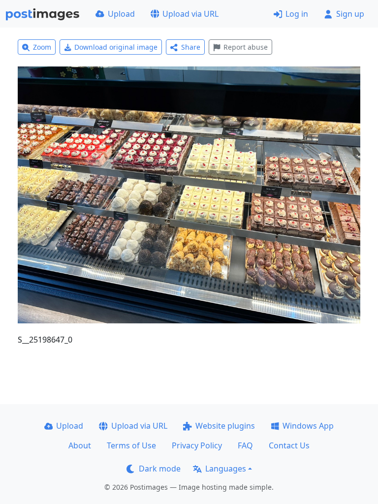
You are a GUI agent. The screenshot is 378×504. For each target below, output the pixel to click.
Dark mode (160, 468)
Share (190, 47)
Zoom (42, 47)
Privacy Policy (197, 445)
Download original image (116, 47)
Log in (296, 13)
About (79, 445)
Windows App (308, 425)
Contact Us (289, 445)
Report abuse (245, 47)
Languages (225, 468)
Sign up (350, 13)
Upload (121, 13)
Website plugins (225, 425)
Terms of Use (131, 445)
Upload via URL (190, 13)
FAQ (245, 445)
